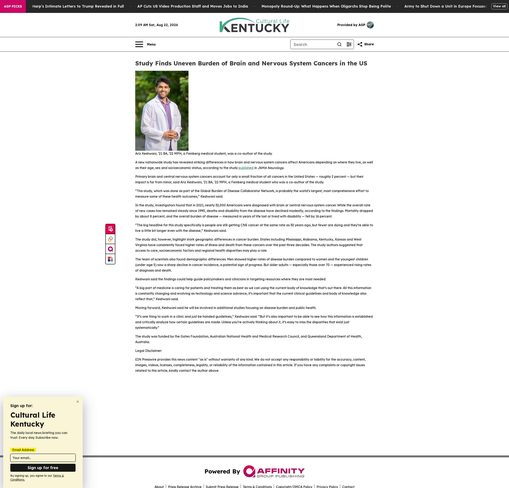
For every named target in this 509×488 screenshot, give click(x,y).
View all (499, 6)
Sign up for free (43, 467)
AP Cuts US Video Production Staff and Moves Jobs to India (192, 6)
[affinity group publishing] (110, 249)
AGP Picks (13, 6)
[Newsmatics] (110, 259)
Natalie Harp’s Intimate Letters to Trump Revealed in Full (70, 6)
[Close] (78, 402)
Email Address (23, 450)
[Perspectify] (110, 239)
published (246, 168)
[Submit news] (110, 229)
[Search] (339, 44)
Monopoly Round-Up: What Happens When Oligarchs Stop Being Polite (326, 6)
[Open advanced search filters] (349, 44)
